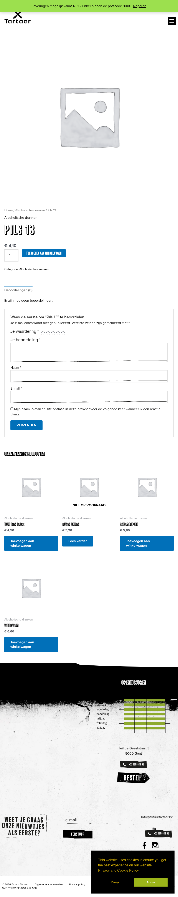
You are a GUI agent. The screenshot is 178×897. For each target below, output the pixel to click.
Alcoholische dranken (30, 210)
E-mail (16, 388)
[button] (172, 21)
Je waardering (24, 331)
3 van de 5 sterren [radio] (53, 333)
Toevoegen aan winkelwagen (44, 253)
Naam (15, 367)
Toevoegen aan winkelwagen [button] (22, 543)
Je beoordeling (25, 339)
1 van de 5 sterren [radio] (43, 333)
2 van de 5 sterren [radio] (48, 333)
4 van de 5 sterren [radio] (58, 333)
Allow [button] (151, 882)
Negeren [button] (139, 6)
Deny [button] (115, 882)
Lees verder (77, 541)
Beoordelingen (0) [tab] (18, 290)
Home (8, 210)
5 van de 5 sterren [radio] (63, 333)
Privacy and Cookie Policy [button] (118, 870)
